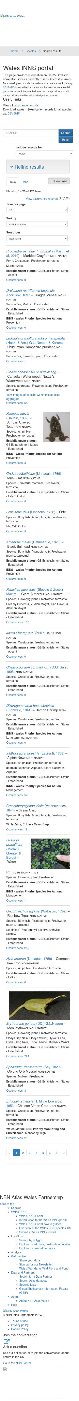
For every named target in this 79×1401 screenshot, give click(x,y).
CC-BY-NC (9, 87)
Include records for (29, 147)
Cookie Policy (19, 1329)
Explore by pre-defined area (37, 1248)
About (15, 1297)
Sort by (11, 218)
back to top (7, 1204)
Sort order (13, 232)
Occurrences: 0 (16, 280)
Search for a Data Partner (35, 1276)
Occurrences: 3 (16, 1090)
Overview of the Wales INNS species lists (45, 1228)
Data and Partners (23, 1272)
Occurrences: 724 (17, 1056)
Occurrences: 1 (16, 361)
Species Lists (27, 1284)
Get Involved (19, 1256)
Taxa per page (16, 204)
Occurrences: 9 (16, 531)
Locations (17, 1236)
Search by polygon (31, 1240)
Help (14, 1305)
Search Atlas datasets (33, 1280)
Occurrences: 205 (17, 948)
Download (60, 181)
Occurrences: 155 (17, 622)
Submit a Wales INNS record (37, 1232)
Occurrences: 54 (17, 795)
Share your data (29, 1260)
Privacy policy (20, 1325)
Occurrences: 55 (17, 403)
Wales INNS (18, 1212)
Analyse (16, 1252)
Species (31, 51)
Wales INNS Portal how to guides (40, 1224)
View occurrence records (42, 199)
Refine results (28, 166)
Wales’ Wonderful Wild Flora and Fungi (44, 1268)
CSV (10, 113)
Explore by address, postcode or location (45, 1244)
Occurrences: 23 (17, 1138)
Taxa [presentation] (13, 182)
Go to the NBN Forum (17, 1363)
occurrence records (26, 105)
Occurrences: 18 (17, 829)
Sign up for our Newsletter (36, 1264)
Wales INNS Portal (31, 1216)
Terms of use (19, 1321)
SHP (17, 113)
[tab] (12, 182)
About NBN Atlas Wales (34, 1301)
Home (15, 51)
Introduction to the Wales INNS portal (43, 1220)
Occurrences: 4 (16, 463)
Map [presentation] (25, 182)
